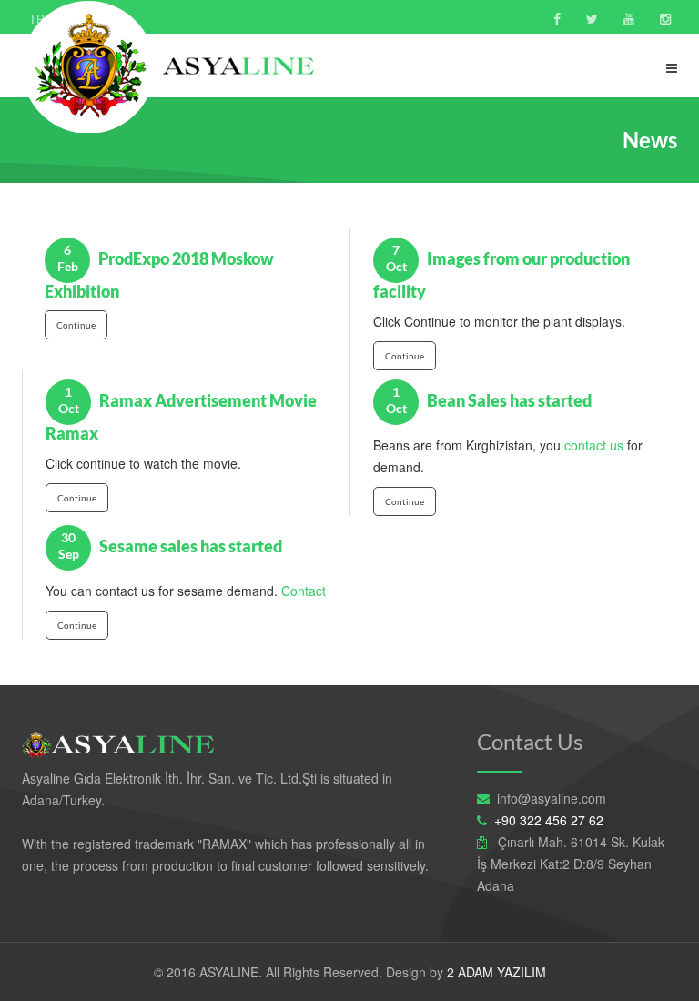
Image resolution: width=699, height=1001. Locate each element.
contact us (593, 445)
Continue (76, 324)
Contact (302, 590)
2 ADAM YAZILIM (496, 972)
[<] (557, 18)
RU (112, 19)
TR (37, 19)
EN (74, 19)
